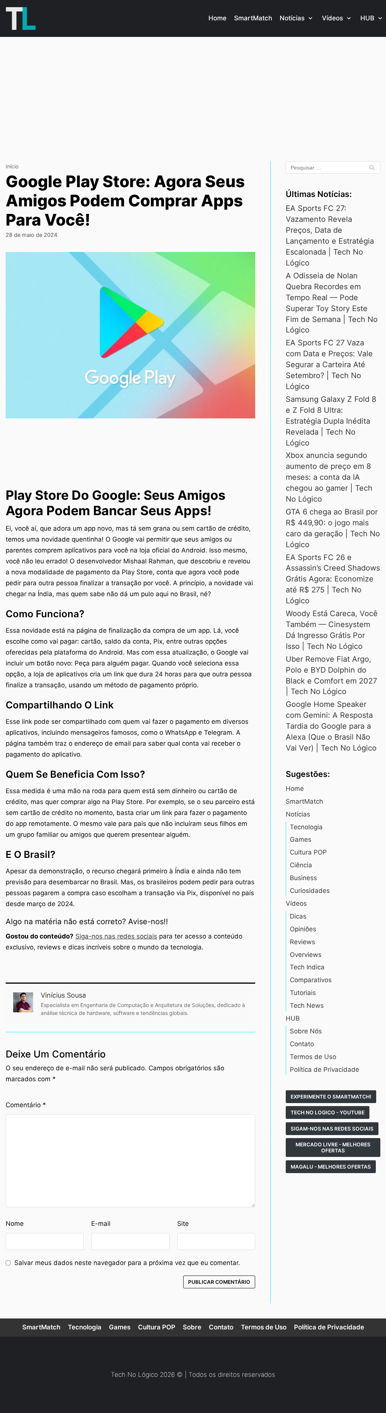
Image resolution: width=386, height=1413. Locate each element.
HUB (293, 1018)
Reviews (302, 942)
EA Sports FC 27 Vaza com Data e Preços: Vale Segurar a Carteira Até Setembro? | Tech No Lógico (329, 364)
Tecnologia (306, 827)
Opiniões (303, 929)
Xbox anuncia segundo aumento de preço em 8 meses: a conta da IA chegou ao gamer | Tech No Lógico (329, 477)
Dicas (298, 916)
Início (12, 166)
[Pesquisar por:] (333, 167)
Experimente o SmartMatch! (331, 1097)
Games (300, 839)
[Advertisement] (193, 93)
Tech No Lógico (134, 1374)
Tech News (307, 1005)
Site (183, 1223)
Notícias (298, 814)
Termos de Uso (313, 1057)
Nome (15, 1223)
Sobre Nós (306, 1031)
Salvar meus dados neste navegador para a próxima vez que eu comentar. (127, 1263)
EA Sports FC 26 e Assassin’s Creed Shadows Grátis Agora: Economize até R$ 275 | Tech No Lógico (333, 579)
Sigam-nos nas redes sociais (332, 1129)
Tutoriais (303, 992)
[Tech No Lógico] (21, 18)
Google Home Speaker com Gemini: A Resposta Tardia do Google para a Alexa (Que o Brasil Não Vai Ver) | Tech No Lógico (331, 726)
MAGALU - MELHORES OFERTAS (331, 1167)
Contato (302, 1044)
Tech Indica (307, 967)
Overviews (306, 954)
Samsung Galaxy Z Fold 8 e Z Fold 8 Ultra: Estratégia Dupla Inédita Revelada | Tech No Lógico (331, 421)
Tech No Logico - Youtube (328, 1112)
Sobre (192, 1327)
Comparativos (311, 980)
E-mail (100, 1223)
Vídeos (296, 903)
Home (217, 18)
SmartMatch (253, 18)
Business (303, 878)
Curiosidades (310, 890)
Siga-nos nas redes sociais (116, 936)
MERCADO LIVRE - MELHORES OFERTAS (333, 1147)
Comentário (26, 1105)
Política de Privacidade (324, 1069)
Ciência (301, 865)
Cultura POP (308, 852)
